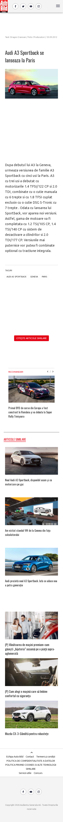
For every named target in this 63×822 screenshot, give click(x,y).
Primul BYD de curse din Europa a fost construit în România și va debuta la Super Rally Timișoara (30, 412)
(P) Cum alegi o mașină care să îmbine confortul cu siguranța (26, 693)
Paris (44, 277)
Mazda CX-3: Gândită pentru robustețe (27, 733)
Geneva (34, 277)
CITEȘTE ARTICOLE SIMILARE (31, 338)
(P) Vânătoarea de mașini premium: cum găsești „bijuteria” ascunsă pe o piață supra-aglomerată (30, 649)
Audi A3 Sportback (16, 277)
